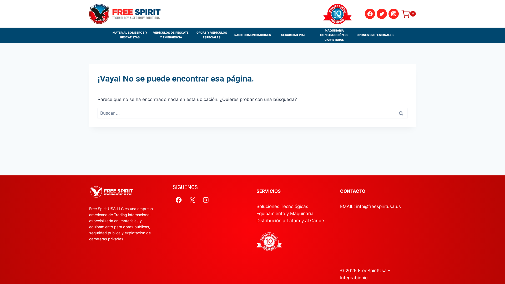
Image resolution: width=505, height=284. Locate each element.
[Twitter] (382, 14)
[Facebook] (370, 14)
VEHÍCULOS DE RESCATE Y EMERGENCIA (171, 35)
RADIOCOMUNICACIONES (252, 35)
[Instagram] (393, 14)
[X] (192, 200)
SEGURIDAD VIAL (293, 35)
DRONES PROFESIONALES (375, 35)
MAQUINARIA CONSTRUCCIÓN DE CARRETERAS (334, 35)
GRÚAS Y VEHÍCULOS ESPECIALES (211, 35)
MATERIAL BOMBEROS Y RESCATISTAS (130, 35)
